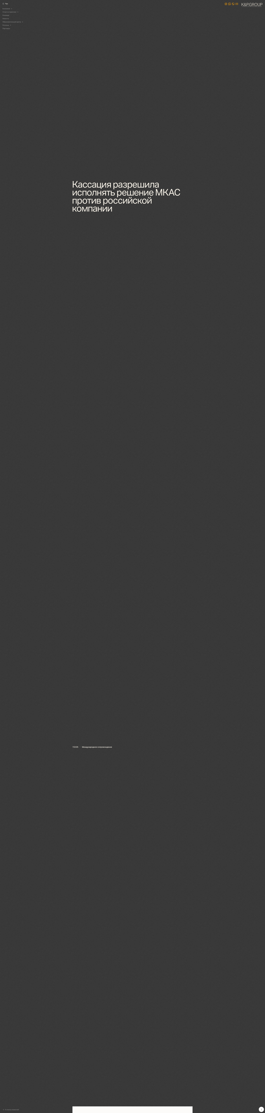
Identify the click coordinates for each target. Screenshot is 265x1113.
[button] (7, 8)
